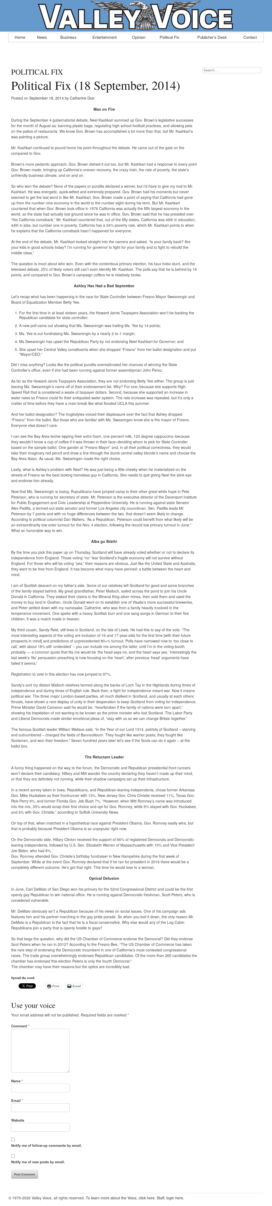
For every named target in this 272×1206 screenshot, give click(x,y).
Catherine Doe (82, 98)
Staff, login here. (170, 1197)
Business (68, 36)
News (42, 36)
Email (17, 1100)
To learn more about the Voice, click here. (121, 1197)
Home (20, 36)
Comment (20, 1025)
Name (17, 1080)
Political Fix (169, 36)
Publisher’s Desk (212, 36)
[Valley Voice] (136, 28)
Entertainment (104, 36)
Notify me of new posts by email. (38, 1161)
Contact (250, 36)
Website (17, 1120)
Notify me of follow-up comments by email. (46, 1145)
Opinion (138, 36)
